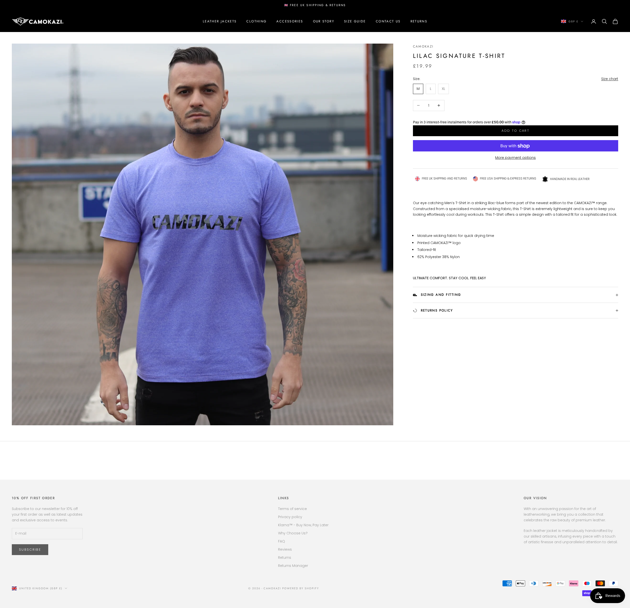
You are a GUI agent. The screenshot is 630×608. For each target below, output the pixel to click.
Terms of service (292, 508)
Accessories (289, 21)
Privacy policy (290, 516)
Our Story (323, 21)
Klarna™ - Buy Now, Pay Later (303, 525)
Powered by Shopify (300, 588)
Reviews (285, 549)
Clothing (256, 21)
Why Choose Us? (293, 533)
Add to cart (515, 131)
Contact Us (388, 21)
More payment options (515, 157)
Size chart (609, 78)
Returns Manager (293, 565)
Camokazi (423, 46)
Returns (418, 21)
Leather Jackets (220, 21)
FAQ (281, 541)
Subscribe (30, 549)
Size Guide (355, 21)
